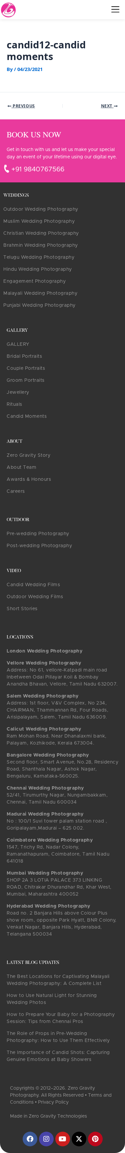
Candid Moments (27, 416)
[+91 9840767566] (6, 168)
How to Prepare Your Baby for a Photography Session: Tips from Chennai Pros (61, 1018)
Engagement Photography (34, 281)
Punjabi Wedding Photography (39, 305)
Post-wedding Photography (39, 545)
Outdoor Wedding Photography (40, 209)
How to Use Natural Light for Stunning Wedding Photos (52, 999)
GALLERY (18, 344)
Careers (16, 491)
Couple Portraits (26, 368)
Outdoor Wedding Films (35, 597)
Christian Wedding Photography (41, 233)
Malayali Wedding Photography (40, 293)
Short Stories (22, 609)
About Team (21, 467)
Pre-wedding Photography (38, 533)
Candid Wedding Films (33, 585)
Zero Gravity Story (28, 455)
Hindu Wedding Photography (37, 269)
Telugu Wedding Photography (38, 257)
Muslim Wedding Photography (39, 221)
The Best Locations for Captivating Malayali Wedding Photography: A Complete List (58, 980)
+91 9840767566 (37, 169)
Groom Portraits (26, 380)
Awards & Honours (29, 479)
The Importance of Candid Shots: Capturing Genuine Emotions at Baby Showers (58, 1056)
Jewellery (18, 392)
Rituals (14, 404)
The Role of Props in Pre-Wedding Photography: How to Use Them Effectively (58, 1037)
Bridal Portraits (24, 356)
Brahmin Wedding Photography (40, 245)
